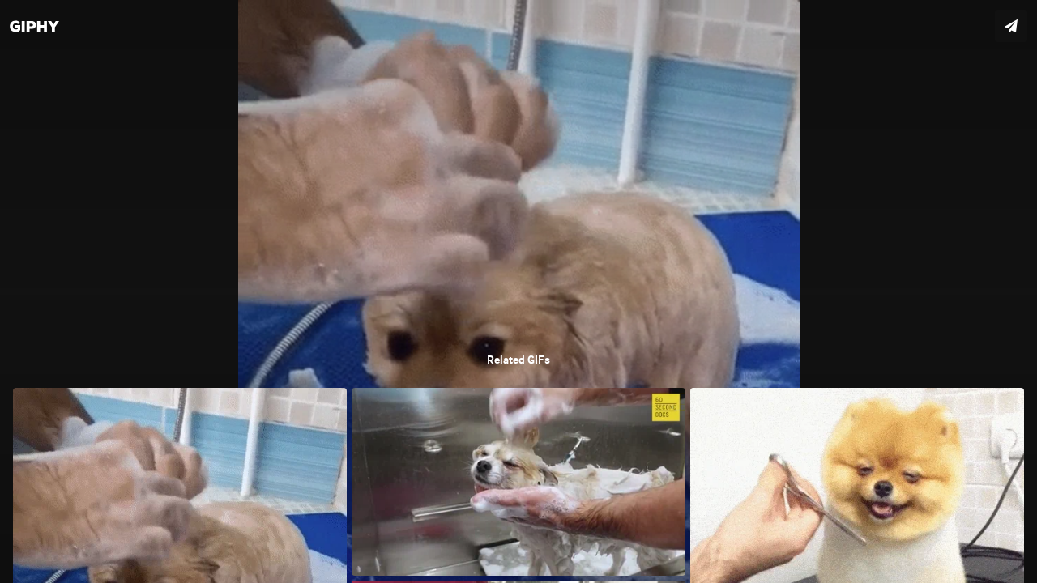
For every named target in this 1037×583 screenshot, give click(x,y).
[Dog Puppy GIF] (518, 291)
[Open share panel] (1011, 26)
